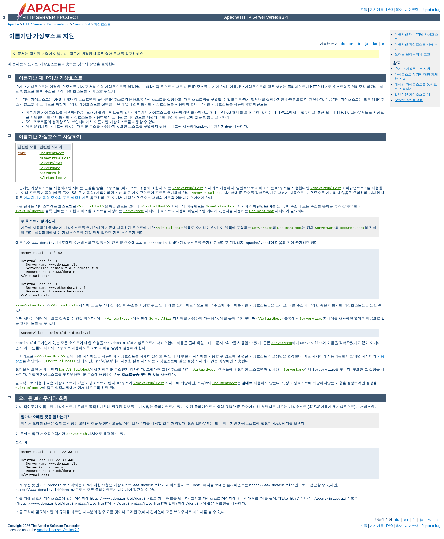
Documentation (58, 24)
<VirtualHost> (53, 178)
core (22, 153)
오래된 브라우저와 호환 (412, 54)
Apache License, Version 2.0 (58, 530)
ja (366, 44)
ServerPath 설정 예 (409, 100)
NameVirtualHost (55, 158)
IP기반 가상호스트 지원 (412, 69)
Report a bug (430, 10)
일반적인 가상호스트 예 (412, 94)
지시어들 (376, 10)
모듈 (363, 10)
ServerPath (50, 173)
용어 (399, 10)
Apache (13, 24)
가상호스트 (102, 24)
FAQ (389, 10)
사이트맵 (412, 10)
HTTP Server (33, 24)
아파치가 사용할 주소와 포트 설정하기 (54, 198)
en (351, 44)
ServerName (50, 168)
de (343, 44)
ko (375, 44)
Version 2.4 (81, 24)
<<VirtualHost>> (49, 356)
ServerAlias (51, 163)
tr (383, 44)
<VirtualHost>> (155, 206)
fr (359, 44)
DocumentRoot (52, 153)
